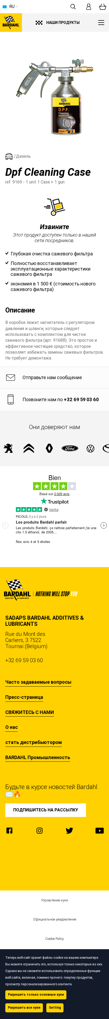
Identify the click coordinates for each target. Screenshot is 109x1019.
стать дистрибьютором (33, 742)
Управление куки (54, 900)
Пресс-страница (24, 697)
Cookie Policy (54, 939)
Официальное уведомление (54, 919)
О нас (11, 727)
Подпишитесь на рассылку (45, 809)
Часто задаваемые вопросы (38, 682)
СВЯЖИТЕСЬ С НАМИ (29, 712)
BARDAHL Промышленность (37, 757)
